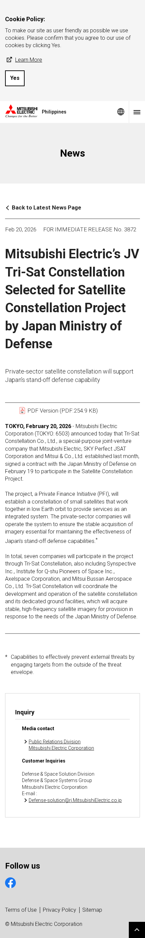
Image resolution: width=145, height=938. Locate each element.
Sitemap (92, 910)
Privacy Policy (59, 910)
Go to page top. (137, 930)
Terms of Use (21, 910)
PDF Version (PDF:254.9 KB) (62, 410)
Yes (15, 78)
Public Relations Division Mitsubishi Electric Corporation (61, 745)
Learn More (28, 60)
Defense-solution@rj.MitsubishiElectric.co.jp (75, 800)
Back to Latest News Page (46, 207)
